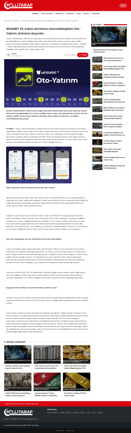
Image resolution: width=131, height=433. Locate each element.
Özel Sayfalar (46, 14)
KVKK (88, 412)
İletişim (100, 412)
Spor (78, 14)
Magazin (95, 14)
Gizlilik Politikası (65, 412)
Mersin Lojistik (70, 430)
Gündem (35, 14)
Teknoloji (59, 14)
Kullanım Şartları (79, 412)
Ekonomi (70, 14)
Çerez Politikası (52, 412)
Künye (93, 412)
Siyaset (86, 14)
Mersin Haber (60, 430)
